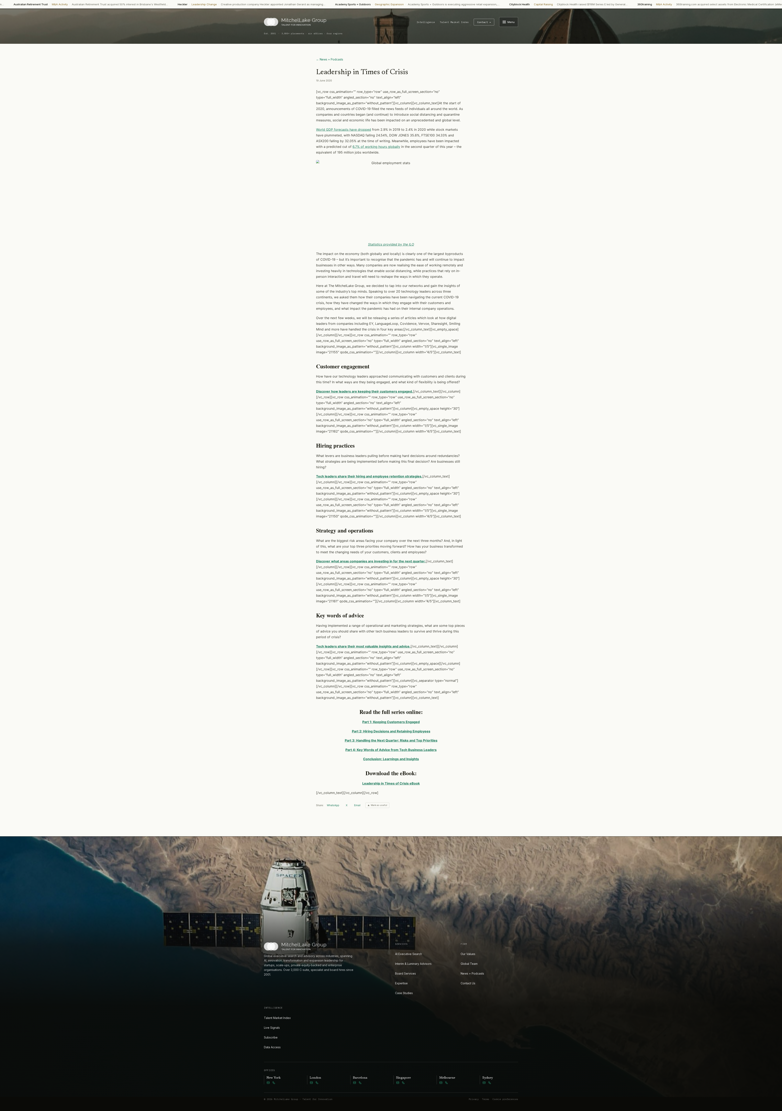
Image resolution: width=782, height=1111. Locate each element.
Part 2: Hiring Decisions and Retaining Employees (391, 731)
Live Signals (272, 1027)
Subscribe (271, 1037)
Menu (511, 22)
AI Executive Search (408, 954)
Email (357, 805)
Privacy (474, 1099)
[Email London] (311, 1082)
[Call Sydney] (489, 1082)
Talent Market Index (454, 22)
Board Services (405, 973)
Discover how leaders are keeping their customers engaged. (364, 391)
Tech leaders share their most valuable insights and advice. (363, 646)
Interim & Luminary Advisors (413, 963)
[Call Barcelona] (360, 1082)
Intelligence (426, 22)
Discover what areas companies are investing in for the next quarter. (371, 561)
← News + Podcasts (329, 59)
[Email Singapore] (397, 1082)
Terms (485, 1099)
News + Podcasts (472, 973)
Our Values (468, 954)
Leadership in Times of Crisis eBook (391, 783)
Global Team (469, 963)
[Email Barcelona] (354, 1082)
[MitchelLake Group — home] (295, 22)
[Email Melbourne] (441, 1082)
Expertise (401, 983)
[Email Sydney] (484, 1082)
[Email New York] (268, 1082)
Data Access (272, 1047)
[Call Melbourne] (446, 1082)
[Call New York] (274, 1082)
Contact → (484, 22)
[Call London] (317, 1082)
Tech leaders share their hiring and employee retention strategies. (369, 476)
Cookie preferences (505, 1099)
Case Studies (404, 993)
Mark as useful (379, 805)
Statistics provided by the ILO (391, 244)
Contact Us (468, 983)
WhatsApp (333, 805)
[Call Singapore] (403, 1082)
